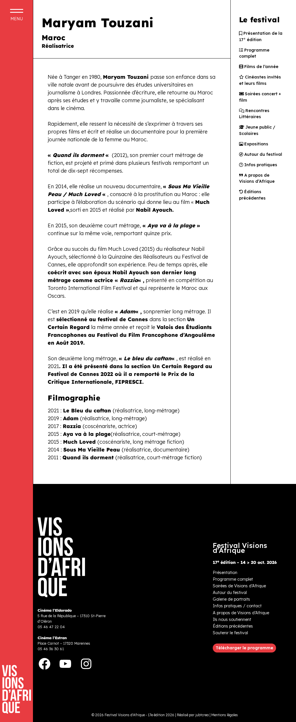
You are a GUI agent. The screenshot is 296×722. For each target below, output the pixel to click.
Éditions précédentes (252, 195)
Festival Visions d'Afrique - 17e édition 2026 (139, 715)
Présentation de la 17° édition (260, 36)
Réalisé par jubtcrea (193, 715)
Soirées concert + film (260, 97)
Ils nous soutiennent (232, 619)
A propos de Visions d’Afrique (257, 178)
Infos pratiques (260, 164)
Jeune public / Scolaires (257, 130)
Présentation (225, 572)
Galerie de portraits (231, 599)
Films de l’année (260, 66)
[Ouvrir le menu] (16, 15)
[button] (244, 648)
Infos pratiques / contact (237, 605)
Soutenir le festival (230, 632)
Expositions (255, 144)
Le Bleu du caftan (87, 410)
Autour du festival (262, 154)
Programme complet (254, 53)
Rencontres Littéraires (254, 114)
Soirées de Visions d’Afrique (239, 585)
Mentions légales (224, 715)
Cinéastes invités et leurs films (260, 80)
